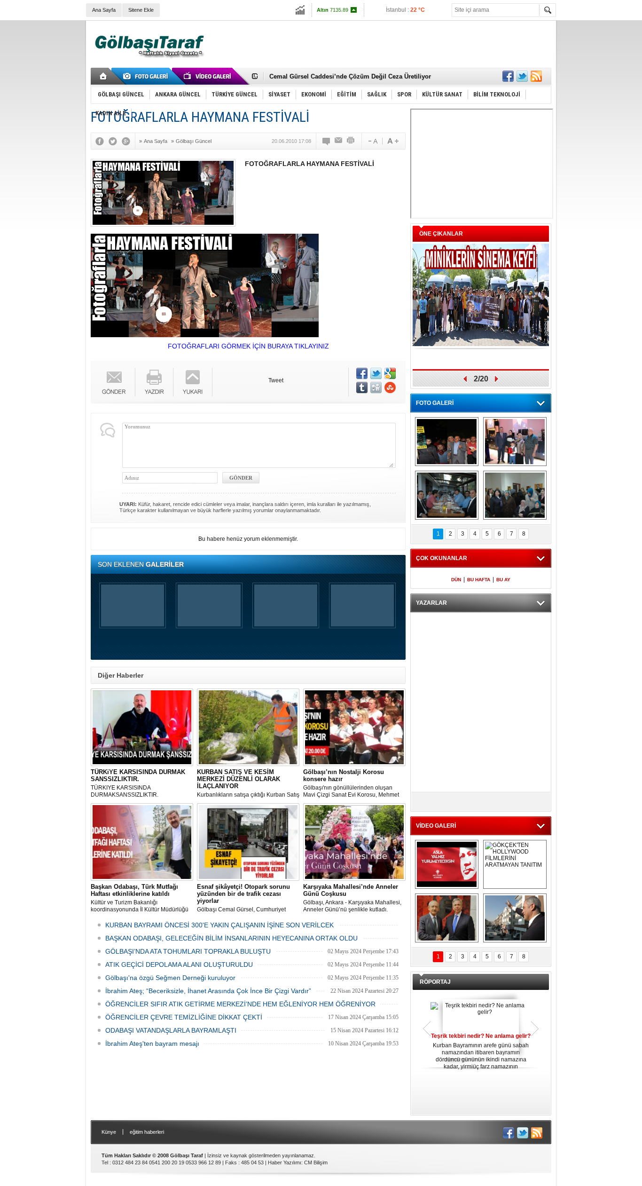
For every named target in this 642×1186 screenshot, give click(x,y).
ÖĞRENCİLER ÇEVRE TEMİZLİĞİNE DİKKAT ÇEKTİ (183, 1017)
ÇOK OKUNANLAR (441, 558)
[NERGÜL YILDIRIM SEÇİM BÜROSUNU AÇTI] (515, 495)
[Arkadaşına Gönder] (339, 141)
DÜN (456, 579)
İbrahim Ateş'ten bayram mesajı (152, 1043)
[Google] (128, 141)
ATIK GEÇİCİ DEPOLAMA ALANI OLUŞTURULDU (179, 964)
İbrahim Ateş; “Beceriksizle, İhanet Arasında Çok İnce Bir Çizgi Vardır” (208, 991)
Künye (109, 1132)
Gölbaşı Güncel (193, 141)
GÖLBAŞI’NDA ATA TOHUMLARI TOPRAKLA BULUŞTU (188, 951)
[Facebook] (102, 141)
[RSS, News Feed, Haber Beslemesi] (536, 76)
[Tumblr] (362, 387)
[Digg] (376, 387)
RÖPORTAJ (435, 982)
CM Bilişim (316, 1162)
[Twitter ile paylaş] (522, 76)
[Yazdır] (351, 141)
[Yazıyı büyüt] (393, 141)
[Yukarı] (192, 382)
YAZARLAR (431, 603)
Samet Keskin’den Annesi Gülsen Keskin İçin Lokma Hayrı (354, 77)
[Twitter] (115, 141)
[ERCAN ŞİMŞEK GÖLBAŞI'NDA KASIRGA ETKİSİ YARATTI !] (515, 917)
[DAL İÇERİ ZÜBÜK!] (446, 917)
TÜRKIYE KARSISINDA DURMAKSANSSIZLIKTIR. (138, 783)
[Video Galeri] (208, 76)
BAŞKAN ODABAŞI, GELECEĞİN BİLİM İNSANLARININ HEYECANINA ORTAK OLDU (231, 938)
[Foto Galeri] (147, 76)
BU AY (503, 579)
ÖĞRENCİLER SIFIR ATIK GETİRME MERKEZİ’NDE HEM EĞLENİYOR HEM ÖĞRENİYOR (240, 1004)
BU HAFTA (478, 579)
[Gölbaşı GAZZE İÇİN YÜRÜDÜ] (446, 441)
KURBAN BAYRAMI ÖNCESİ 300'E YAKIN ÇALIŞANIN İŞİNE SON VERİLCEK (219, 925)
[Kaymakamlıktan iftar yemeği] (515, 441)
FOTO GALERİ (435, 403)
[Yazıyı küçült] (372, 141)
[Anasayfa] (104, 76)
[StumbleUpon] (390, 387)
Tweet (275, 380)
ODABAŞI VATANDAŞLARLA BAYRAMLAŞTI (170, 1030)
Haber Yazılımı (284, 1162)
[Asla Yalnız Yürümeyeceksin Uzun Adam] (446, 864)
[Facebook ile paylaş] (508, 76)
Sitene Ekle (141, 10)
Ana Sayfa (104, 10)
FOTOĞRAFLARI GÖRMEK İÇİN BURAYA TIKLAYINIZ (248, 346)
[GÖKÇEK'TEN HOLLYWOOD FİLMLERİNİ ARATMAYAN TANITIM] (515, 864)
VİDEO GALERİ (436, 825)
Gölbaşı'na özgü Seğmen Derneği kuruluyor (170, 977)
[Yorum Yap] (326, 141)
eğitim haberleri (147, 1132)
